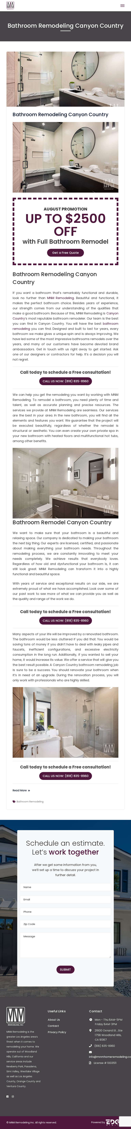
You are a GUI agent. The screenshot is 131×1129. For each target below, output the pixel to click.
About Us (54, 1020)
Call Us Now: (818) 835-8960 (66, 381)
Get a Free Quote (65, 253)
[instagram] (13, 1096)
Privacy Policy (57, 1032)
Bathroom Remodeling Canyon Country (60, 114)
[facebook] (7, 1096)
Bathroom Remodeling (30, 801)
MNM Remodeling (60, 298)
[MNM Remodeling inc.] (10, 5)
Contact (53, 1026)
